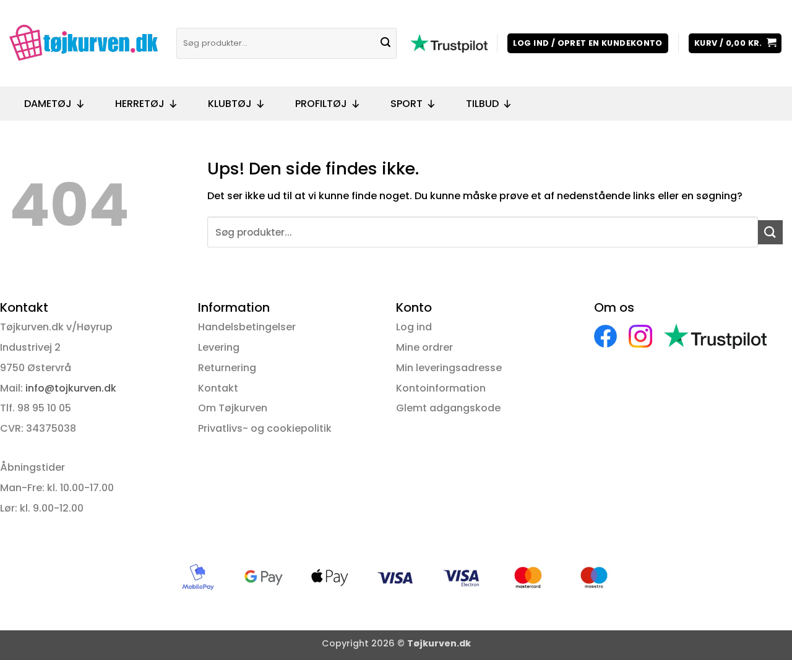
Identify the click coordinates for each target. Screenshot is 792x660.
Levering (218, 347)
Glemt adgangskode (448, 408)
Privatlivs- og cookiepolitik (265, 428)
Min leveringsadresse (449, 368)
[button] (587, 43)
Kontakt (218, 388)
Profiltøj (321, 103)
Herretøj (140, 103)
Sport (406, 103)
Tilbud (482, 103)
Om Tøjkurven (232, 408)
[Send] (385, 43)
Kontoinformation (441, 388)
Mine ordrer (424, 347)
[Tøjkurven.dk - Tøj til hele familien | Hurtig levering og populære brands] (83, 43)
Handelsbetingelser (247, 327)
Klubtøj (230, 103)
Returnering (227, 368)
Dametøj (48, 103)
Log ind (414, 327)
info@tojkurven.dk (70, 388)
